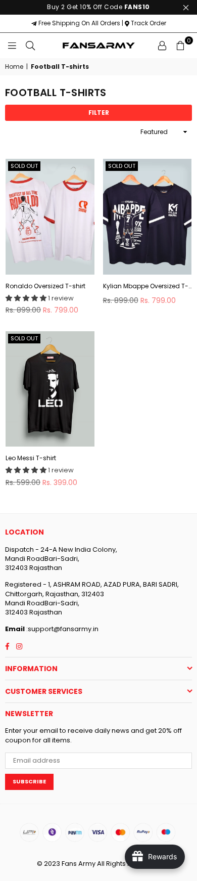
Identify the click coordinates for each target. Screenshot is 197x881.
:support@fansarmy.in (61, 629)
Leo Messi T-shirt (31, 458)
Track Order (147, 23)
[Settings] (162, 45)
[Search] (30, 45)
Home (14, 67)
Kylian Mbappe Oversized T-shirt (147, 286)
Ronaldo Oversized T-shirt (45, 286)
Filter (98, 112)
